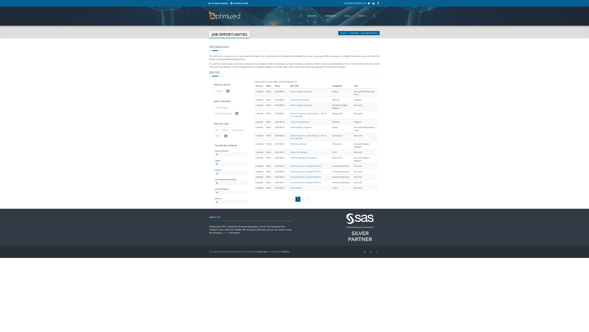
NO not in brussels (223, 113)
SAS (216, 130)
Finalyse (218, 170)
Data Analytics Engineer (301, 91)
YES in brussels (221, 107)
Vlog (349, 15)
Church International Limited (225, 180)
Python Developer (298, 143)
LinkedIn (219, 91)
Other (217, 136)
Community (354, 33)
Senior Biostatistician (300, 99)
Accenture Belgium (222, 189)
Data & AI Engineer (298, 152)
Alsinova (218, 199)
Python (225, 130)
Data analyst (296, 187)
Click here (285, 251)
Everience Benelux (222, 151)
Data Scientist (237, 130)
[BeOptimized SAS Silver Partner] (360, 226)
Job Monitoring (229, 59)
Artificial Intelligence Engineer (303, 157)
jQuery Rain (262, 251)
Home (343, 33)
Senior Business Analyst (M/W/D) (305, 166)
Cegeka (217, 161)
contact (225, 232)
